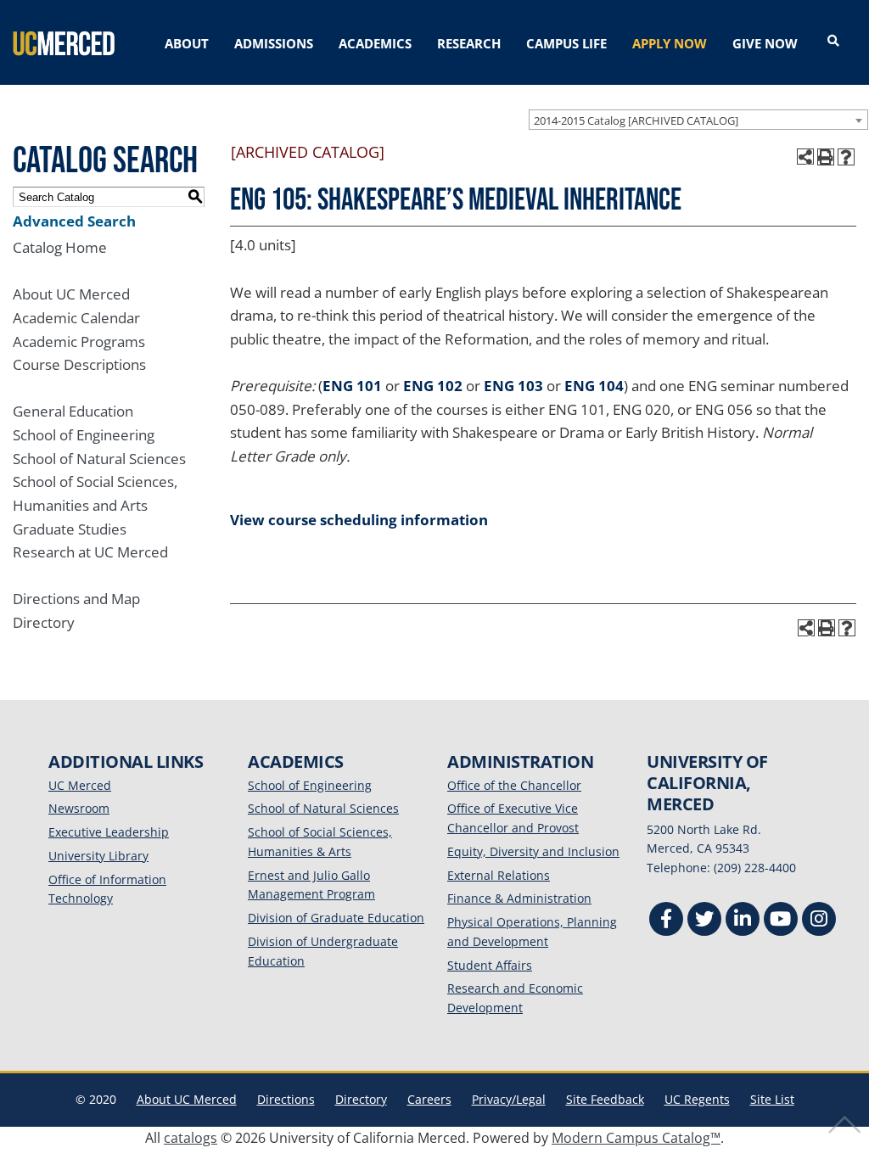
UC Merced (79, 785)
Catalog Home (60, 247)
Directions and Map (76, 598)
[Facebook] (666, 921)
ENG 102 (433, 385)
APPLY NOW (669, 43)
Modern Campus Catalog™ (636, 1137)
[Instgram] (818, 921)
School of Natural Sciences (99, 458)
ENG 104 (594, 385)
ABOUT (187, 43)
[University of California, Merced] (64, 42)
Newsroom (78, 808)
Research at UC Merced (90, 552)
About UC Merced (71, 294)
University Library (98, 856)
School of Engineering (83, 435)
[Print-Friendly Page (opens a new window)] (825, 156)
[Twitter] (704, 921)
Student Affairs (489, 965)
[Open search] (833, 41)
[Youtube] (780, 921)
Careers (429, 1099)
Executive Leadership (108, 832)
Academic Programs (79, 341)
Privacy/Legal (509, 1099)
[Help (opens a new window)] (846, 156)
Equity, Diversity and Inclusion (533, 851)
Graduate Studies (69, 529)
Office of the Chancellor (514, 785)
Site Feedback (605, 1099)
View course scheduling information (359, 519)
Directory (44, 622)
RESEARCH (469, 43)
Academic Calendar (76, 318)
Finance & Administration (519, 898)
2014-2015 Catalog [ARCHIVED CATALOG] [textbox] (636, 120)
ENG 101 (352, 385)
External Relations (498, 875)
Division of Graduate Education (336, 918)
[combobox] (698, 119)
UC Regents (697, 1099)
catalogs (190, 1137)
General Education (73, 411)
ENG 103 (513, 385)
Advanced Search (74, 221)
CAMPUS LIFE (566, 43)
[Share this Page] (805, 156)
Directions (286, 1099)
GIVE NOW (765, 43)
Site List (772, 1099)
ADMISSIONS (273, 43)
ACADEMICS (375, 43)
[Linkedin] (742, 921)
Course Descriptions (79, 364)
